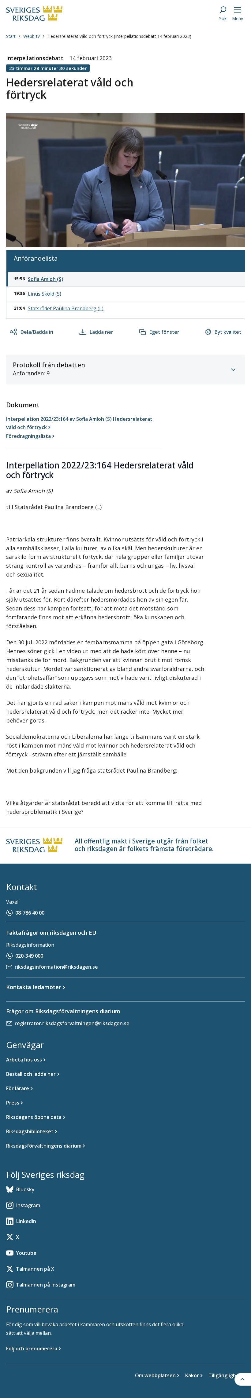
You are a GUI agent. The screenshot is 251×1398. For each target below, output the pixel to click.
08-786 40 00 (29, 912)
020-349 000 (29, 955)
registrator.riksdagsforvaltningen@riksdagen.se (72, 1023)
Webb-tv (31, 36)
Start (11, 36)
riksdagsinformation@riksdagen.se (56, 966)
